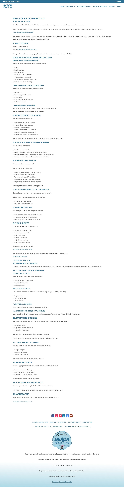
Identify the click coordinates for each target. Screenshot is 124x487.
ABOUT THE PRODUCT (43, 426)
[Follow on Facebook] (52, 415)
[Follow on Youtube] (71, 415)
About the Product (84, 6)
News (119, 6)
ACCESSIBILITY (84, 426)
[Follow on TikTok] (60, 415)
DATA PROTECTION (71, 426)
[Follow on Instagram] (56, 415)
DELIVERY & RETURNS (58, 422)
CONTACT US (87, 422)
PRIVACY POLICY (74, 422)
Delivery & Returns (100, 6)
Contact (112, 6)
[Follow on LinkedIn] (63, 415)
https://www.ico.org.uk (20, 256)
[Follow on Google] (67, 415)
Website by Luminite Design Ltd (62, 482)
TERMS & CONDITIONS (40, 422)
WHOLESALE (57, 426)
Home (62, 6)
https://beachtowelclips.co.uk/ (23, 32)
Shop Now (69, 6)
